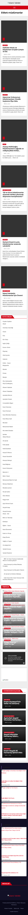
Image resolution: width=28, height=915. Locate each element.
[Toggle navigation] (14, 7)
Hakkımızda (16, 908)
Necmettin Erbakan (8, 430)
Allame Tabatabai (7, 391)
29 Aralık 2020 (6, 800)
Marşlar (5, 377)
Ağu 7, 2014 (7, 199)
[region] (14, 674)
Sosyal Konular (7, 511)
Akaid (4, 323)
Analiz (4, 144)
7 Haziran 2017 (6, 875)
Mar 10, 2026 (8, 722)
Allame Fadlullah (7, 387)
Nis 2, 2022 (8, 646)
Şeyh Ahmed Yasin (8, 503)
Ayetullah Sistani (7, 399)
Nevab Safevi (6, 491)
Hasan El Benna (7, 452)
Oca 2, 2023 (8, 611)
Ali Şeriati (5, 440)
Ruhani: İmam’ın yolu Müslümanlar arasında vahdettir (12, 244)
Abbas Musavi (6, 437)
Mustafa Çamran (7, 488)
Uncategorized (7, 545)
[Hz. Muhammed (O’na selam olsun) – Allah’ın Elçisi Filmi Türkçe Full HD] (14, 831)
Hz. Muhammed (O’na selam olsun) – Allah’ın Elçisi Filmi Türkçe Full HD (13, 839)
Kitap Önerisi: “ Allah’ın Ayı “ (10, 643)
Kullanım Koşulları (8, 908)
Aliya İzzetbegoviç (8, 383)
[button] (25, 7)
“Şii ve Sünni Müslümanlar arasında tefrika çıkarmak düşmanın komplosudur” (13, 194)
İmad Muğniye (6, 464)
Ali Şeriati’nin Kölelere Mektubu (12, 574)
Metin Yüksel (6, 476)
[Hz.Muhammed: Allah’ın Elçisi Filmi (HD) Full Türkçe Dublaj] (14, 848)
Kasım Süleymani (7, 468)
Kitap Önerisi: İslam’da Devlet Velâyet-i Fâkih (14, 631)
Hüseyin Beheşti (7, 460)
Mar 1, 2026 (8, 755)
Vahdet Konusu (7, 549)
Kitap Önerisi (6, 537)
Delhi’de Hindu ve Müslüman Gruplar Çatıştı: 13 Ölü (13, 50)
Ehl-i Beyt (5, 339)
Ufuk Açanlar (6, 355)
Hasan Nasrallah (7, 456)
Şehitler (5, 434)
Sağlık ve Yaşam (7, 541)
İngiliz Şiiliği (6, 343)
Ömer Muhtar (6, 495)
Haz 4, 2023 (8, 599)
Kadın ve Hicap (7, 533)
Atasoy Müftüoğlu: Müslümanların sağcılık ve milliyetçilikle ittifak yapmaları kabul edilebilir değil (13, 151)
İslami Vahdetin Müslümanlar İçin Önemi (13, 294)
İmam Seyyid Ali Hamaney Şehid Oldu (13, 752)
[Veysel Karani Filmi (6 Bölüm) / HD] (14, 865)
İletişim (22, 908)
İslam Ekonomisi (7, 529)
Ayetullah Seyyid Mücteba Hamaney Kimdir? (12, 720)
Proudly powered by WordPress (10, 902)
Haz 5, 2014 (7, 248)
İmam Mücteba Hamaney (9, 415)
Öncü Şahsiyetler (7, 381)
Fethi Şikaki (6, 444)
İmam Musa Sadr (7, 418)
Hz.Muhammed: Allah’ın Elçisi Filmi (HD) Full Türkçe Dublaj (12, 856)
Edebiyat (5, 521)
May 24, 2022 (8, 634)
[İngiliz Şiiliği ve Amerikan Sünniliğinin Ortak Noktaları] (14, 774)
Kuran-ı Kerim (6, 347)
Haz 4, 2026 (8, 706)
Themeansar (14, 904)
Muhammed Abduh (8, 426)
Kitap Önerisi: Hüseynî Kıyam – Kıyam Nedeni (14, 619)
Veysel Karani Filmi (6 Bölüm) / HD (9, 872)
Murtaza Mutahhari (8, 484)
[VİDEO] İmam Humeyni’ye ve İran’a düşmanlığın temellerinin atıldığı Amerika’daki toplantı (13, 814)
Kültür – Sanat (6, 363)
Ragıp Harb (6, 499)
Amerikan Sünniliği (8, 327)
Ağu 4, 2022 (8, 623)
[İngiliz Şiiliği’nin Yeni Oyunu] (14, 791)
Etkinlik (5, 369)
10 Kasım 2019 (6, 842)
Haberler (5, 45)
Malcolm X (5, 472)
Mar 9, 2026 (8, 738)
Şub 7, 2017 (7, 153)
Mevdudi (5, 422)
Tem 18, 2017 (7, 103)
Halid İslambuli (7, 448)
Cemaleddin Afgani (8, 403)
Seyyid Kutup (6, 507)
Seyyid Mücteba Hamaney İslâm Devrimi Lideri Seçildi (13, 736)
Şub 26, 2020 (7, 54)
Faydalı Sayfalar (7, 321)
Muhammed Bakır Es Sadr (10, 480)
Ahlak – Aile (6, 513)
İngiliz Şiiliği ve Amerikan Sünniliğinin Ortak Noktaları (11, 781)
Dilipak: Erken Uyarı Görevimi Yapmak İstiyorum (12, 597)
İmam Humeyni (7, 411)
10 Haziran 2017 (7, 859)
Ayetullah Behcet (7, 395)
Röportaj (5, 351)
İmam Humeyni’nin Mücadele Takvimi (14, 570)
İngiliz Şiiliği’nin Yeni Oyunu (7, 798)
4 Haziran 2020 (6, 817)
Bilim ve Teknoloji (7, 517)
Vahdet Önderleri (7, 190)
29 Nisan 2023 (6, 784)
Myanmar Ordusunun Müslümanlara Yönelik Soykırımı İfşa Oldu (12, 99)
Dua (4, 335)
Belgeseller (6, 365)
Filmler (4, 373)
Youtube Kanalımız (14, 911)
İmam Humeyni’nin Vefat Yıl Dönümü (12, 703)
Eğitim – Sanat (7, 525)
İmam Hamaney (7, 407)
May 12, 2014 (7, 298)
